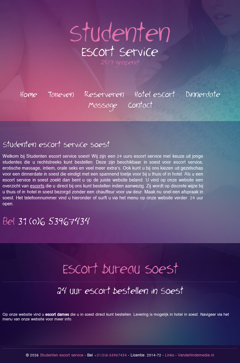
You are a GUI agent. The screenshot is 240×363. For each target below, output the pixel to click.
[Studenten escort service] (120, 66)
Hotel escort (154, 94)
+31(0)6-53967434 (110, 355)
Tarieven (61, 94)
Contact (140, 105)
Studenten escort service (61, 355)
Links (169, 355)
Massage (102, 105)
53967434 (54, 222)
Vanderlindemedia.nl (196, 355)
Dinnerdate (203, 94)
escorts (37, 186)
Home (28, 94)
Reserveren (104, 94)
